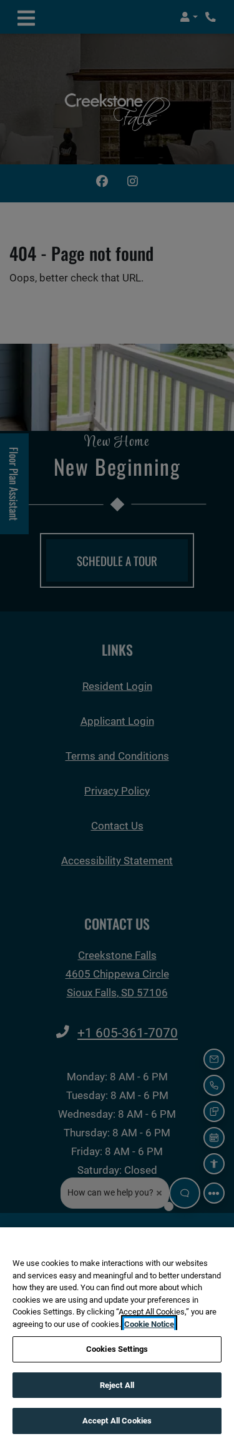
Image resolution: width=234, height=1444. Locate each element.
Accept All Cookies (117, 1420)
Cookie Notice (149, 1324)
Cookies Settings (117, 1349)
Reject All (117, 1385)
